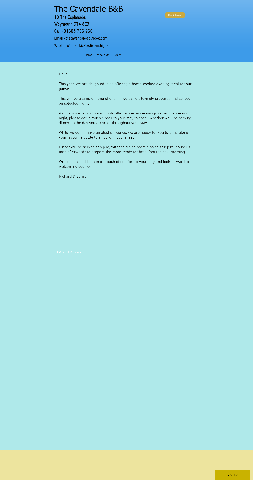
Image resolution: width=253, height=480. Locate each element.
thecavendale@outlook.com (86, 38)
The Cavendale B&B (88, 9)
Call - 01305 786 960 (73, 31)
